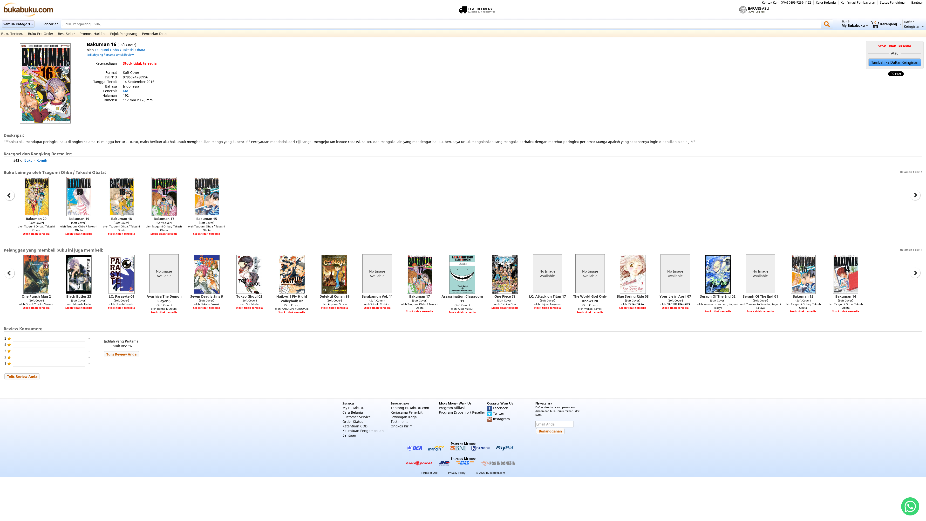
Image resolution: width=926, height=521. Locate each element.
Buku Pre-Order (40, 33)
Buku (28, 160)
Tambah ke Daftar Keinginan (894, 62)
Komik (41, 160)
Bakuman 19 (78, 218)
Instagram (501, 419)
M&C (127, 91)
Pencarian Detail (155, 33)
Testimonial (400, 421)
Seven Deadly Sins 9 (206, 296)
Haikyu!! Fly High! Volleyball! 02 (291, 298)
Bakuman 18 (121, 218)
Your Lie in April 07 (675, 296)
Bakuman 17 (164, 218)
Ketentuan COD (355, 426)
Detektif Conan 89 (334, 296)
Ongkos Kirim (402, 426)
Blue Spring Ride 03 (633, 296)
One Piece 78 (505, 296)
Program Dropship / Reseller (462, 412)
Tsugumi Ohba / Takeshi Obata (120, 50)
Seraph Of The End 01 (760, 296)
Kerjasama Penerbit (406, 412)
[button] (121, 354)
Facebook (500, 408)
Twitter (498, 413)
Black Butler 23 (78, 296)
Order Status (352, 421)
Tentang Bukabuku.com (410, 407)
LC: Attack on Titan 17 (547, 296)
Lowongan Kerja (404, 417)
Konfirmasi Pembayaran (858, 2)
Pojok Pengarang (123, 33)
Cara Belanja (826, 2)
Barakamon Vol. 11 (377, 296)
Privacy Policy (456, 472)
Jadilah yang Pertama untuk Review (110, 54)
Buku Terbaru (12, 33)
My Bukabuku (353, 407)
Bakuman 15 (206, 218)
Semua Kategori (16, 24)
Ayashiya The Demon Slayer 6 (164, 298)
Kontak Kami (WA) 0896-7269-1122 (786, 2)
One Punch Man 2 (36, 296)
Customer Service (356, 417)
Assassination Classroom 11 (462, 298)
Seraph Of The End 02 (717, 296)
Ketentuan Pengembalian (363, 430)
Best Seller (66, 33)
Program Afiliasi (452, 407)
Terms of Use (429, 472)
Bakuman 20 (36, 218)
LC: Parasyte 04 (121, 296)
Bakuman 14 (845, 296)
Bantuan (917, 2)
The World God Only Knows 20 (590, 298)
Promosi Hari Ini (93, 33)
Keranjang (886, 24)
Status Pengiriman (893, 2)
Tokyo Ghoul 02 (249, 296)
